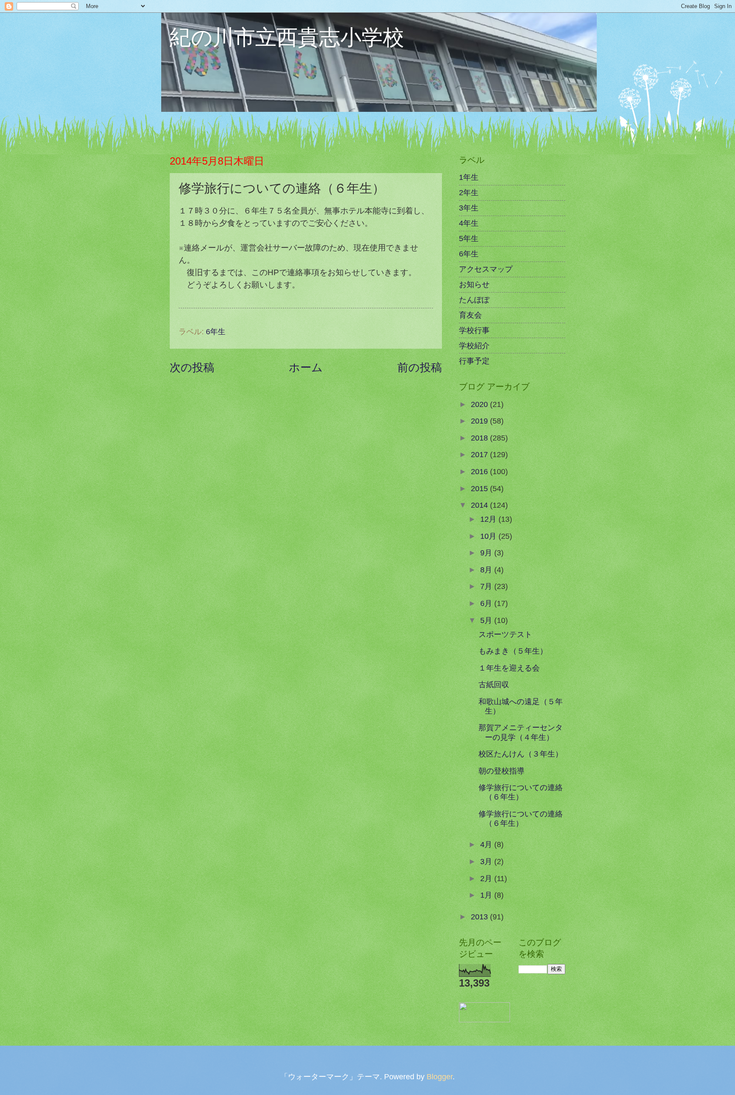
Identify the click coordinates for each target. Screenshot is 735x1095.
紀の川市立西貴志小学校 (287, 36)
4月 (487, 844)
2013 (480, 916)
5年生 (469, 238)
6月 (487, 603)
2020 (480, 404)
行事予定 (474, 360)
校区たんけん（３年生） (521, 753)
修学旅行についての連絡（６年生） (521, 792)
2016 (480, 471)
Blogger (440, 1076)
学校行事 (474, 330)
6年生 (215, 331)
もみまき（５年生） (513, 650)
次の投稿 (192, 367)
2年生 (469, 192)
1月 (487, 894)
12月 (489, 519)
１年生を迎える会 (509, 667)
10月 (489, 536)
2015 (480, 488)
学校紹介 (474, 345)
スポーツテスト (505, 634)
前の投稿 (419, 367)
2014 (480, 505)
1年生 (469, 177)
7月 (487, 586)
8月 (487, 569)
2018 (480, 437)
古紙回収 (494, 684)
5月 (487, 620)
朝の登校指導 (501, 770)
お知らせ (474, 284)
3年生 (469, 207)
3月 (487, 861)
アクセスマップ (486, 269)
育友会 (470, 314)
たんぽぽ (474, 299)
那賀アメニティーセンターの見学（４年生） (521, 732)
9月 (487, 552)
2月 (487, 878)
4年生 (469, 223)
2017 (480, 454)
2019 (480, 420)
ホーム (306, 367)
